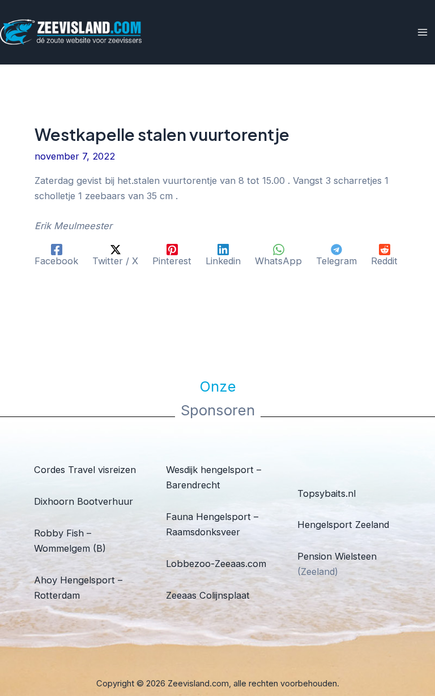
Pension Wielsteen (337, 556)
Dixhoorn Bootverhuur (83, 501)
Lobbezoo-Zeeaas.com (216, 563)
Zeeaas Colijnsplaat (208, 595)
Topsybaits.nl (326, 493)
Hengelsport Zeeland (343, 524)
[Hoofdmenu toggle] (422, 32)
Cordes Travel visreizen (85, 469)
